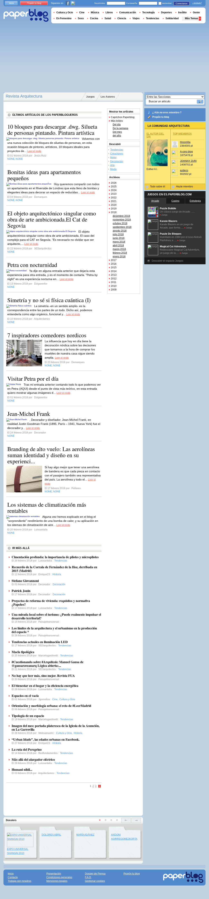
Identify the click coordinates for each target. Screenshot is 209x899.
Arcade (155, 200)
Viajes (136, 18)
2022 (114, 197)
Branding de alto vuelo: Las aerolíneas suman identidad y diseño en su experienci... (51, 455)
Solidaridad (172, 18)
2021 (114, 201)
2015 (114, 267)
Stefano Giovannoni (25, 580)
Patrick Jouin (21, 590)
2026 (114, 182)
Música (95, 12)
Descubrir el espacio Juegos (167, 260)
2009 (114, 289)
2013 (114, 274)
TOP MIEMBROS (182, 133)
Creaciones (116, 153)
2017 (114, 260)
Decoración (116, 161)
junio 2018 (119, 238)
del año (117, 135)
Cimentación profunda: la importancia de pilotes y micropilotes (55, 557)
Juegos (90, 96)
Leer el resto (34, 151)
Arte (112, 165)
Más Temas (191, 18)
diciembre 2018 (121, 216)
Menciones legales (56, 881)
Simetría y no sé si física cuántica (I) (49, 300)
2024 (114, 190)
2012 (114, 278)
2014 (114, 271)
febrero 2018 (120, 252)
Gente (196, 12)
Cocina (94, 18)
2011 (113, 282)
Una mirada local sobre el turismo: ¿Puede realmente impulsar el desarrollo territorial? (56, 616)
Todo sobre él (157, 186)
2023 (114, 193)
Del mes (117, 132)
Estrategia (195, 200)
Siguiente (99, 786)
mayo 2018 (119, 241)
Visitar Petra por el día (32, 378)
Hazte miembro (184, 186)
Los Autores (108, 96)
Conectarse (181, 3)
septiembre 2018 (122, 227)
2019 (114, 208)
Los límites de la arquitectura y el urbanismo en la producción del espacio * (54, 630)
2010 (114, 286)
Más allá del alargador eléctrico (33, 759)
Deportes (166, 12)
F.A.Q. (88, 877)
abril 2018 (118, 245)
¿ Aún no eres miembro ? (166, 112)
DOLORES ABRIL (51, 834)
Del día (117, 124)
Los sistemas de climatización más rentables (46, 507)
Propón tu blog (160, 117)
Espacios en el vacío (25, 695)
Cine (81, 12)
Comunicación (127, 12)
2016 (114, 263)
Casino (175, 200)
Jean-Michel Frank (28, 413)
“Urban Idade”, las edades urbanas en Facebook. (46, 739)
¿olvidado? (197, 3)
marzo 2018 (119, 249)
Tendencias (116, 149)
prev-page (126, 820)
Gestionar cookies (95, 881)
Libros (109, 12)
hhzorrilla (185, 142)
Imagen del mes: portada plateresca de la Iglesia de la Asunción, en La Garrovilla (56, 727)
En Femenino (63, 18)
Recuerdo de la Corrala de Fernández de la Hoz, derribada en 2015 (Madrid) (54, 569)
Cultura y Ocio (64, 12)
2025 (114, 186)
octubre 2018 (120, 223)
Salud (107, 18)
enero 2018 (119, 256)
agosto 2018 (120, 230)
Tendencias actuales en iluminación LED (40, 641)
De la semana (120, 128)
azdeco (184, 170)
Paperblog (26, 15)
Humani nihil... (22, 769)
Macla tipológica (23, 651)
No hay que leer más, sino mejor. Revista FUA (43, 675)
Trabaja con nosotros (19, 881)
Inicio (11, 3)
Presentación (53, 873)
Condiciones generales (59, 877)
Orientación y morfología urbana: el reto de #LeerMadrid (51, 705)
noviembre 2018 (122, 219)
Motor (113, 157)
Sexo (81, 18)
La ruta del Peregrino (27, 749)
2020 (114, 205)
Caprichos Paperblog (123, 117)
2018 (114, 212)
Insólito (182, 12)
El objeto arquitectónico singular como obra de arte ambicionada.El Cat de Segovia (51, 219)
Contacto (13, 877)
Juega (164, 215)
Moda (113, 169)
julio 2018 (118, 234)
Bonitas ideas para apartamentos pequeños (44, 175)
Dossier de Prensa (95, 873)
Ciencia (121, 18)
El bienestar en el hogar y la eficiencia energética (45, 685)
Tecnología (148, 12)
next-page (136, 820)
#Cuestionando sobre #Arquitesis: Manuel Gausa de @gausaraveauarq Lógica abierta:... (47, 663)
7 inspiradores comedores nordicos (46, 335)
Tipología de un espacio (28, 715)
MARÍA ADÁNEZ (85, 834)
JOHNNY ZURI (188, 161)
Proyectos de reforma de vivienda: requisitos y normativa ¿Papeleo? (51, 602)
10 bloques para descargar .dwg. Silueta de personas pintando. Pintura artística (52, 129)
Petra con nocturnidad (32, 265)
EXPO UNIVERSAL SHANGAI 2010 (17, 851)
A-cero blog (186, 151)
